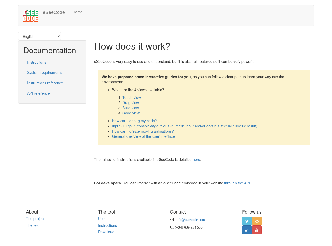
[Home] (32, 16)
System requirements (44, 72)
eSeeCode (54, 12)
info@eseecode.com (190, 219)
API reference (38, 93)
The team (34, 225)
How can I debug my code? (134, 120)
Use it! (103, 218)
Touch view (131, 97)
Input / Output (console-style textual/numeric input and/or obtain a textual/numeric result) (184, 125)
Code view (131, 112)
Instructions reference (45, 82)
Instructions (36, 62)
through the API (237, 183)
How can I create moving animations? (143, 131)
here (196, 159)
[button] (247, 221)
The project (35, 218)
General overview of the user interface (143, 136)
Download (106, 231)
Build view (130, 107)
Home (77, 12)
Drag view (130, 102)
